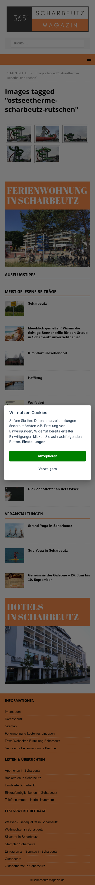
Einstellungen (34, 442)
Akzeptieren (47, 456)
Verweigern (47, 469)
